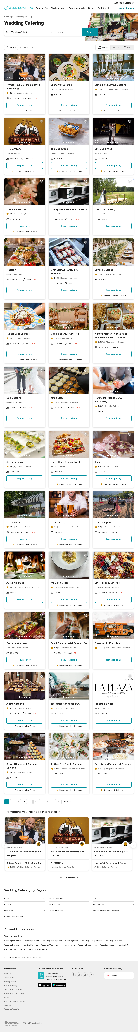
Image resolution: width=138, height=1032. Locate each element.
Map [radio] (129, 47)
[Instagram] (91, 974)
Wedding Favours (32, 941)
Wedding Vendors (78, 8)
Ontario (7, 898)
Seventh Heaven (15, 462)
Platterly (11, 269)
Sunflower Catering (61, 84)
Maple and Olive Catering (65, 333)
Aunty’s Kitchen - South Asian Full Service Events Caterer (111, 335)
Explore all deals (68, 877)
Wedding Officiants (28, 949)
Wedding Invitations (12, 941)
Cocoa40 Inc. (13, 522)
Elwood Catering (104, 269)
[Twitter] (79, 974)
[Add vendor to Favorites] (41, 57)
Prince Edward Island (13, 916)
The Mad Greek (59, 148)
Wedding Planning (30, 945)
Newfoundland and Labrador (106, 910)
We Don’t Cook (59, 582)
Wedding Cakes (107, 945)
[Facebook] (73, 974)
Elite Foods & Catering (107, 582)
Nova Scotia (98, 904)
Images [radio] (105, 47)
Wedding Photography (52, 941)
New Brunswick (56, 910)
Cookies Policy (10, 985)
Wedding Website (11, 1009)
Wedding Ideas (105, 8)
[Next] (133, 845)
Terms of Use (10, 978)
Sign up (130, 8)
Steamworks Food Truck (108, 643)
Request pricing (25, 105)
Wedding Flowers (11, 945)
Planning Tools (42, 8)
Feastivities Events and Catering (113, 764)
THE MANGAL (13, 148)
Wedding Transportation (92, 941)
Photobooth (44, 949)
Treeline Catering (16, 209)
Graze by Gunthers (16, 643)
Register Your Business (14, 993)
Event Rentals (10, 949)
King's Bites (57, 397)
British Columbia (56, 898)
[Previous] (5, 845)
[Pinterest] (85, 974)
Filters (13, 47)
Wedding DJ (123, 945)
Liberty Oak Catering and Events (69, 209)
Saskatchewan (55, 904)
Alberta (96, 898)
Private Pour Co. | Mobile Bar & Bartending (23, 86)
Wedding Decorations (87, 945)
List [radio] (117, 47)
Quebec (8, 904)
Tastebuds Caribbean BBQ (65, 703)
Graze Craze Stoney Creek (65, 462)
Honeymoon (69, 945)
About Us (8, 997)
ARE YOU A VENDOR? (124, 3)
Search (90, 32)
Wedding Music (71, 941)
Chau (98, 462)
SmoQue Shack (103, 148)
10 (59, 801)
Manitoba (8, 910)
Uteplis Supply (103, 522)
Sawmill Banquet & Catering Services (21, 766)
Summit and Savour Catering (110, 84)
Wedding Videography (50, 945)
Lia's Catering (13, 397)
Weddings (8, 17)
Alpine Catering (15, 703)
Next (66, 801)
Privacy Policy (10, 981)
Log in (121, 8)
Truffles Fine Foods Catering (66, 764)
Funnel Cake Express (18, 333)
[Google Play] (59, 986)
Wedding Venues (59, 8)
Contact (7, 974)
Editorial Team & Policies (14, 1001)
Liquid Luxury (58, 522)
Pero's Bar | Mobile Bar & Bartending (108, 399)
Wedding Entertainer (114, 941)
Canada (114, 976)
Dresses (92, 8)
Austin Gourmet (15, 582)
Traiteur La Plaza (104, 703)
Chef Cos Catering (105, 209)
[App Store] (44, 986)
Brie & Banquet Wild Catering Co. (69, 643)
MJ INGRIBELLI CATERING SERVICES (64, 271)
